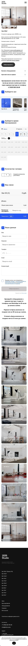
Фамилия (3, 241)
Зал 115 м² (7, 388)
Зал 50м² (4, 595)
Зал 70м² (4, 592)
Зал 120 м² (7, 368)
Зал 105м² (4, 583)
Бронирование (6, 603)
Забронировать (14, 289)
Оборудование (6, 605)
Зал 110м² (4, 580)
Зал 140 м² (7, 349)
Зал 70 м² (6, 506)
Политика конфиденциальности (10, 616)
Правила (4, 608)
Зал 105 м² (7, 427)
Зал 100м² (4, 585)
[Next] (25, 129)
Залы (3, 601)
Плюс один (24, 293)
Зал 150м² (4, 571)
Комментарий (5, 266)
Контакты (4, 622)
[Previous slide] (4, 16)
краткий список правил (13, 60)
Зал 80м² (4, 588)
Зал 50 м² (6, 525)
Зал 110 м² (7, 408)
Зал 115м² (4, 578)
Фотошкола (5, 610)
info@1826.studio (6, 627)
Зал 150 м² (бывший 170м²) (12, 329)
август (5, 129)
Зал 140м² (4, 573)
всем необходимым (15, 50)
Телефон (3, 249)
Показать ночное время (3, 138)
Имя (2, 232)
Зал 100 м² (7, 447)
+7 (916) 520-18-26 (14, 87)
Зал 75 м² (6, 486)
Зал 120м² (4, 576)
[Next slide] (24, 16)
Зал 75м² (4, 590)
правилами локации (10, 281)
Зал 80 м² (6, 466)
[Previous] (24, 129)
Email (2, 257)
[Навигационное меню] (26, 2)
